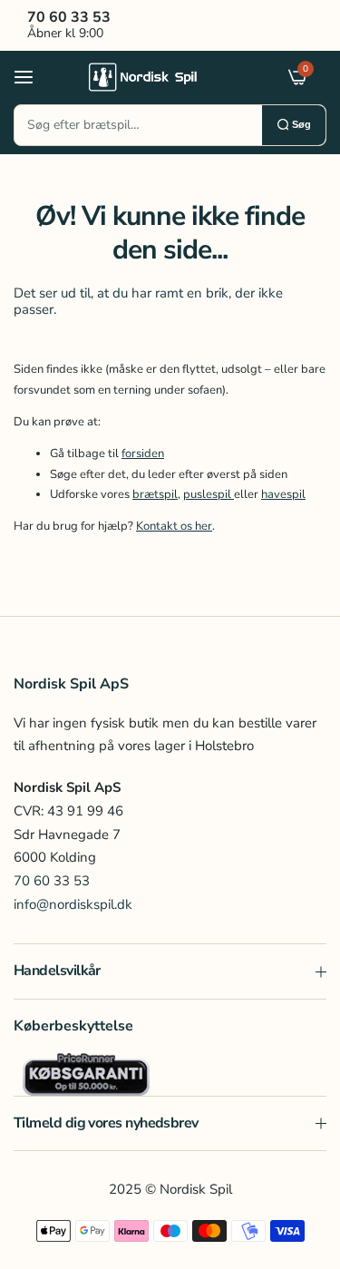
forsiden (142, 453)
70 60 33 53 (52, 881)
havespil (283, 494)
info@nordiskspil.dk (73, 904)
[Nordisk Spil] (166, 76)
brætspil (155, 494)
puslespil (208, 494)
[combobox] (138, 125)
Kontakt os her (174, 526)
